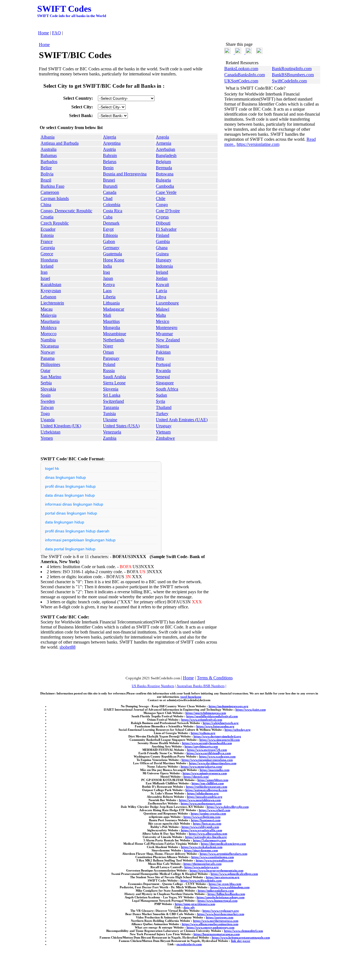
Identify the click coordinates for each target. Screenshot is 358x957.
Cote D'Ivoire (168, 210)
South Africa (167, 389)
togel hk (52, 468)
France (47, 241)
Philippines (50, 364)
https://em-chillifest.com (208, 783)
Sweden (48, 401)
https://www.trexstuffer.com (214, 860)
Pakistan (163, 352)
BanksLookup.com (241, 68)
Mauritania (50, 321)
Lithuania (111, 303)
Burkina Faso (52, 186)
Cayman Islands (55, 198)
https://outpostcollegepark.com (206, 790)
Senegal (163, 376)
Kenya (109, 284)
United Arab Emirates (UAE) (182, 419)
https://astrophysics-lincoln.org (206, 837)
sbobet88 (68, 647)
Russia (109, 370)
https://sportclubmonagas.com (205, 713)
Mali (107, 315)
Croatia (47, 217)
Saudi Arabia (114, 376)
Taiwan (47, 407)
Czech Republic (55, 223)
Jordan (162, 278)
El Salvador (166, 229)
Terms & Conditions (215, 677)
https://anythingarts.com (201, 746)
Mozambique (114, 333)
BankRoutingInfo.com (292, 68)
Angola (162, 137)
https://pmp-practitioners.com (195, 904)
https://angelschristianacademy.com (220, 897)
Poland (109, 364)
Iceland (47, 266)
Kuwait (162, 284)
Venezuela (112, 432)
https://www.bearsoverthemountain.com (216, 870)
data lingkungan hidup (64, 522)
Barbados (49, 161)
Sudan (161, 395)
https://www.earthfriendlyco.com (209, 753)
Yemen (47, 438)
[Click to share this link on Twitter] (227, 52)
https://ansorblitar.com (212, 780)
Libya (161, 296)
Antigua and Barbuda (60, 143)
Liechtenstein (52, 303)
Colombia (111, 204)
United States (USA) (121, 425)
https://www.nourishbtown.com (200, 800)
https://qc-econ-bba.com (225, 883)
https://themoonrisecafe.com (202, 863)
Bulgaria (163, 180)
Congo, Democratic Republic (66, 210)
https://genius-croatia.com (208, 813)
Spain (46, 395)
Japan (108, 278)
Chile (160, 198)
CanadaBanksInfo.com (244, 74)
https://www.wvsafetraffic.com (201, 830)
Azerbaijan (165, 149)
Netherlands (113, 339)
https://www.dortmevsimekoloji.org (217, 736)
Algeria (109, 137)
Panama (48, 358)
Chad (107, 198)
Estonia (47, 235)
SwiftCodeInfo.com (289, 80)
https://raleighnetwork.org (221, 723)
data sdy (189, 907)
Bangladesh (166, 155)
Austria (109, 149)
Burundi (110, 186)
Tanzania (111, 407)
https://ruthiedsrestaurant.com (206, 786)
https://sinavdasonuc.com (201, 850)
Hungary (163, 260)
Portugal (163, 364)
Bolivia (47, 174)
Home (43, 32)
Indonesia (164, 266)
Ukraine (110, 419)
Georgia (48, 247)
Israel (45, 278)
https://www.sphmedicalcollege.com (234, 873)
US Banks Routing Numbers (153, 686)
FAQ (56, 32)
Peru (160, 358)
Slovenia (110, 389)
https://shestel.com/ (196, 776)
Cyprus (162, 217)
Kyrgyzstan (51, 290)
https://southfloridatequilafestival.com (212, 716)
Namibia (48, 339)
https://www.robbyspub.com (200, 827)
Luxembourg (167, 303)
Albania (48, 137)
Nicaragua (50, 346)
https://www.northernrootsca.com (215, 920)
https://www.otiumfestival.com (201, 719)
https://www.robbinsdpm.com (229, 887)
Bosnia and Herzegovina (125, 174)
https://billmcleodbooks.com (226, 894)
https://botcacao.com (207, 823)
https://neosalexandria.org (204, 796)
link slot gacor (240, 940)
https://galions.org (203, 733)
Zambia (109, 438)
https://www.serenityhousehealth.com (207, 743)
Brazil (46, 180)
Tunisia (109, 413)
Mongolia (111, 327)
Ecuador (48, 229)
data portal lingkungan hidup (70, 549)
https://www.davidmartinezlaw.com (212, 763)
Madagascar (113, 309)
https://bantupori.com (205, 820)
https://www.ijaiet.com (250, 709)
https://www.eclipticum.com (201, 816)
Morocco (48, 333)
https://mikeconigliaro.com (216, 890)
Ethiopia (110, 235)
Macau (47, 309)
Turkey (162, 413)
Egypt (108, 229)
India (107, 266)
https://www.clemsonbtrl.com (243, 930)
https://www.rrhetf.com (214, 810)
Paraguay (111, 358)
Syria (160, 401)
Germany (111, 247)
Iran (44, 272)
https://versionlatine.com (258, 144)
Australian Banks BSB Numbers (200, 686)
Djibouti (163, 223)
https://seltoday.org (238, 729)
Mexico (162, 321)
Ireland (162, 272)
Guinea (162, 253)
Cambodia (165, 186)
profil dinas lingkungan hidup (70, 486)
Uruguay (163, 425)
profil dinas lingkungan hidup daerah (77, 531)
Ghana (162, 247)
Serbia (46, 382)
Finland (162, 235)
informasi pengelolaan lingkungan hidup (80, 540)
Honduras (49, 260)
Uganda (48, 419)
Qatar (45, 370)
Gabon (109, 241)
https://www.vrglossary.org (220, 910)
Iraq (106, 272)
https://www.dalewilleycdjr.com (228, 806)
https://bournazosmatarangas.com (217, 934)
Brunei (109, 180)
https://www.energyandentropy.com (210, 927)
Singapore (165, 382)
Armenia (163, 143)
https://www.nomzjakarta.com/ (201, 766)
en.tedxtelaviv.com (189, 944)
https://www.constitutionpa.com (212, 857)
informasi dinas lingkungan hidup (74, 504)
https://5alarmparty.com (209, 840)
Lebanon (48, 296)
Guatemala (112, 253)
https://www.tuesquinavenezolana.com (207, 759)
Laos (107, 290)
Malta (161, 315)
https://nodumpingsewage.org (228, 706)
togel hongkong (190, 696)
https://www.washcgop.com (217, 756)
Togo (45, 413)
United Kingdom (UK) (61, 425)
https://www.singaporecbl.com (219, 739)
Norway (48, 352)
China (46, 204)
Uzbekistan (50, 432)
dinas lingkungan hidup (65, 477)
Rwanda (163, 370)
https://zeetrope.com (219, 917)
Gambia (163, 241)
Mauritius (111, 321)
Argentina (112, 143)
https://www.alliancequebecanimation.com (210, 924)
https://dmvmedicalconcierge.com (223, 843)
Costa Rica (112, 210)
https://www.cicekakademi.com (201, 847)
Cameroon (50, 192)
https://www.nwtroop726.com (207, 749)
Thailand (163, 407)
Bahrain (110, 155)
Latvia (161, 290)
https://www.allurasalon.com (208, 833)
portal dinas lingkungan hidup (71, 513)
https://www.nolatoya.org (201, 867)
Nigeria (162, 346)
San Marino (51, 376)
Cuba (107, 217)
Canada (109, 192)
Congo (162, 204)
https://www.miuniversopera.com (205, 773)
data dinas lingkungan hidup (70, 495)
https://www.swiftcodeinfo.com (201, 880)
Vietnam (163, 432)
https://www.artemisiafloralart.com (223, 853)
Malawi (162, 309)
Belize (46, 167)
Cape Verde (166, 192)
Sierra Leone (114, 382)
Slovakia (48, 389)
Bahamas (49, 155)
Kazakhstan (51, 284)
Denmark (111, 223)
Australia (48, 149)
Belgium (163, 161)
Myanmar (164, 333)
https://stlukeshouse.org (203, 793)
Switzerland (113, 401)
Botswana (164, 174)
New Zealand (168, 339)
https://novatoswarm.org (222, 877)
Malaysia (48, 315)
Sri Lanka (111, 395)
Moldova (48, 327)
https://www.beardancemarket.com (220, 914)
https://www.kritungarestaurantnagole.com (241, 937)
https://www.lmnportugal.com (217, 900)
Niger (108, 346)
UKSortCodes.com (241, 80)
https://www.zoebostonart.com (201, 803)
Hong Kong (113, 260)
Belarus (109, 161)
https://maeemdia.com (214, 770)
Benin (108, 167)
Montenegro (166, 327)
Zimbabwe (165, 438)
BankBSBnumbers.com (293, 74)
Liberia (109, 296)
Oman (108, 352)
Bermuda (164, 167)
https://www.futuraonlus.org (215, 726)
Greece (47, 253)
